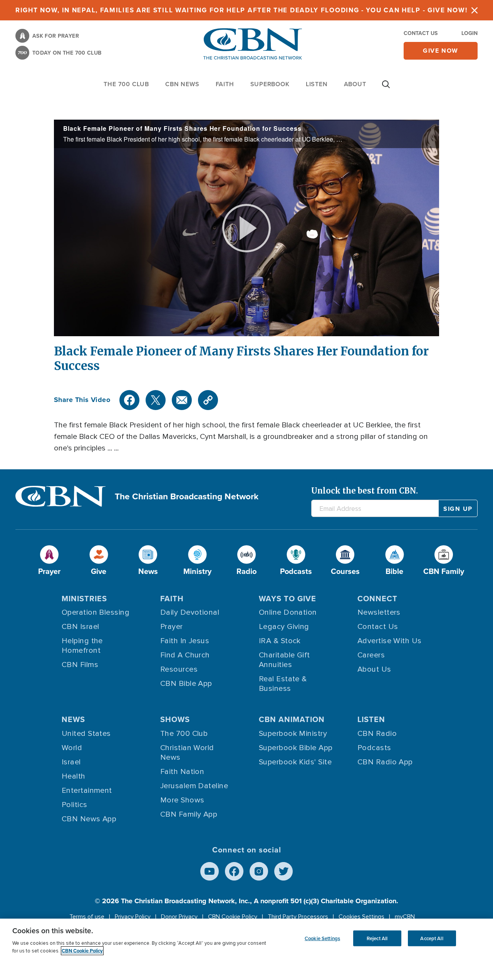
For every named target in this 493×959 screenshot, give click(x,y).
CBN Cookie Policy (232, 917)
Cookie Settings (322, 938)
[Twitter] (156, 400)
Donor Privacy (179, 917)
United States (86, 733)
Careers (371, 655)
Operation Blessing (95, 612)
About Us (374, 669)
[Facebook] (129, 400)
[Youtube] (209, 871)
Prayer (171, 626)
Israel (71, 762)
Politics (74, 804)
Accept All (431, 938)
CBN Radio (377, 733)
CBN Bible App (186, 683)
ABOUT (355, 84)
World (72, 747)
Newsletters (379, 612)
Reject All (377, 938)
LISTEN (317, 84)
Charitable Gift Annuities (284, 659)
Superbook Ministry (293, 733)
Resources (179, 669)
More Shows (182, 800)
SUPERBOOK (270, 84)
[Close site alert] (474, 10)
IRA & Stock (280, 640)
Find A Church (185, 655)
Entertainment (87, 790)
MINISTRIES (84, 598)
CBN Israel (80, 626)
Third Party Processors (298, 917)
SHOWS (175, 719)
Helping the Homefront (82, 645)
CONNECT (377, 598)
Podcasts (374, 747)
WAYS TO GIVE (287, 598)
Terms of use (86, 917)
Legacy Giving (284, 626)
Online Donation (288, 612)
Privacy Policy (133, 917)
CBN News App (89, 819)
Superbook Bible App (296, 747)
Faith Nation (182, 771)
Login (469, 33)
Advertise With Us (389, 640)
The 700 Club (126, 84)
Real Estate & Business (283, 683)
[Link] (208, 400)
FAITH (225, 84)
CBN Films (80, 664)
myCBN (405, 917)
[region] (246, 939)
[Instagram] (259, 871)
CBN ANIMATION (292, 719)
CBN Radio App (385, 762)
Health (74, 776)
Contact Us (421, 33)
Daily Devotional (189, 612)
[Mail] (182, 400)
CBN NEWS (182, 84)
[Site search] (385, 88)
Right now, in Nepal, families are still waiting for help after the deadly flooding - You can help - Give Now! (241, 10)
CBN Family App (188, 814)
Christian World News (187, 752)
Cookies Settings (361, 917)
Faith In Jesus (184, 640)
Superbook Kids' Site (295, 762)
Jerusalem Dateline (194, 786)
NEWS (73, 719)
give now (440, 50)
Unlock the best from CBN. (364, 490)
